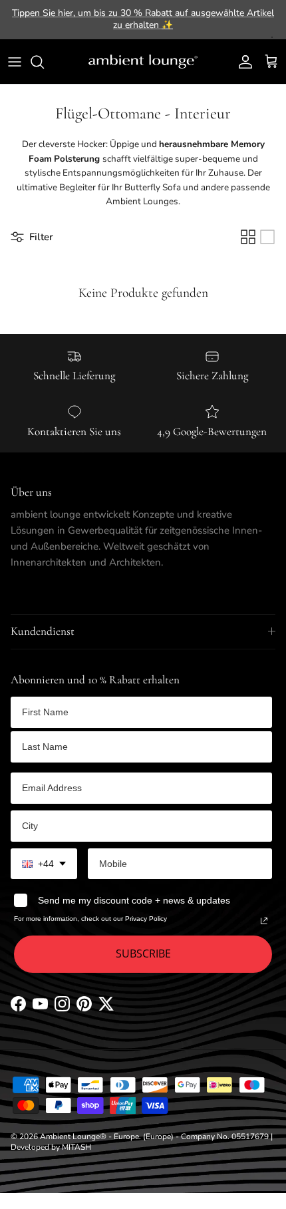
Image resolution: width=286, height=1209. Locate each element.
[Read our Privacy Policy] (264, 921)
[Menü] (14, 62)
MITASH (76, 1147)
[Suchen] (44, 62)
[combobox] (44, 864)
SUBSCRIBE (143, 953)
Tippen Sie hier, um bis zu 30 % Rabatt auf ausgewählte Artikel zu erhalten (143, 19)
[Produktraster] (248, 237)
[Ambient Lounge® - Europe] (143, 62)
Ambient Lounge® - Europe (89, 1136)
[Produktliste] (267, 237)
